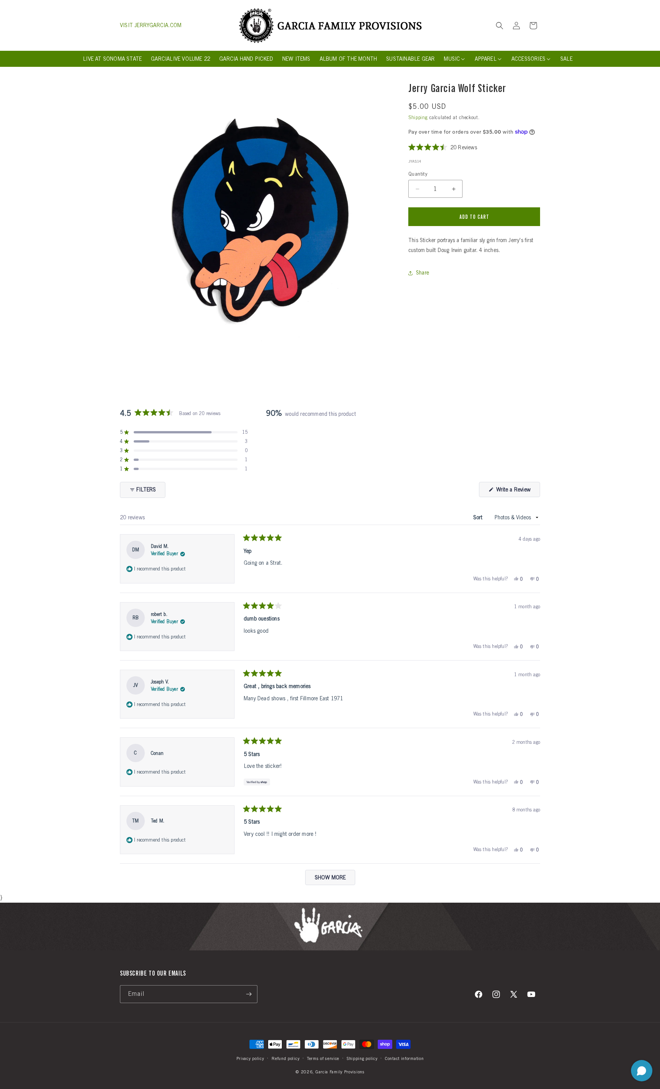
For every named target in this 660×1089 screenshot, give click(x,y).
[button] (499, 25)
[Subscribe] (248, 994)
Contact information (404, 1058)
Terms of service (323, 1058)
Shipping (418, 117)
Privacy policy (250, 1058)
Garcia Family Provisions (340, 1071)
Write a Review (517, 491)
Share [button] (422, 273)
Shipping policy (362, 1058)
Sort (478, 517)
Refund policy (285, 1058)
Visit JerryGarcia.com (150, 25)
